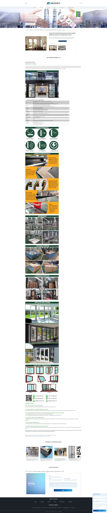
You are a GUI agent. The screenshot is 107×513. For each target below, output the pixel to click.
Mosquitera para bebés (32, 431)
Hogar (34, 7)
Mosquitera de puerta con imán (29, 430)
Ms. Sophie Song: (30, 471)
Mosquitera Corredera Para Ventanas (39, 430)
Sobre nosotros (71, 7)
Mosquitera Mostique (38, 431)
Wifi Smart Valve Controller (52, 507)
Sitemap (60, 511)
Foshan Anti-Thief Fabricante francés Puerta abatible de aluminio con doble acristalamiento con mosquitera (42, 435)
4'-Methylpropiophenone (66, 507)
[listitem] (53, 47)
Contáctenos (61, 7)
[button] (26, 3)
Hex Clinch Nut (73, 507)
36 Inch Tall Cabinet (44, 507)
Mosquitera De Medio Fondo (51, 431)
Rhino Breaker (59, 507)
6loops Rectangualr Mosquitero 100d (55, 430)
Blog (55, 7)
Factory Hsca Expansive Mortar (36, 507)
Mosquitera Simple (47, 430)
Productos (41, 7)
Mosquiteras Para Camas (64, 430)
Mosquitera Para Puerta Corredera (73, 430)
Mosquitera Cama (44, 431)
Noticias (48, 7)
